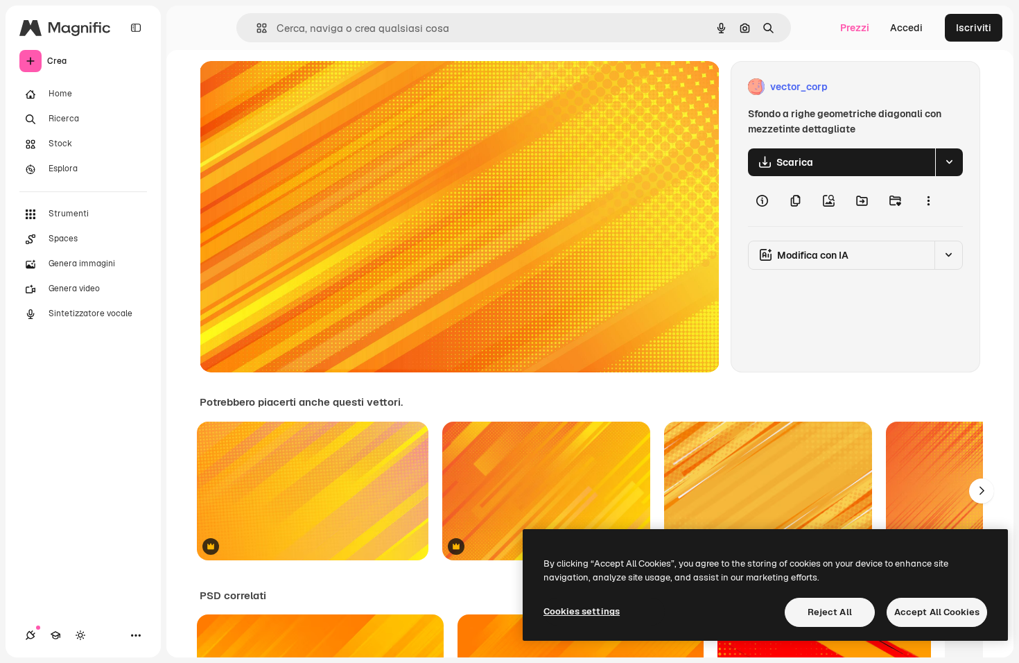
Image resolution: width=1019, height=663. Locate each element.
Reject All (830, 612)
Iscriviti (973, 27)
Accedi (906, 27)
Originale (291, 87)
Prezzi (854, 27)
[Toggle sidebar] (136, 28)
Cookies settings (581, 611)
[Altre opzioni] (928, 201)
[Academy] (55, 635)
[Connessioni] (30, 635)
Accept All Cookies (936, 612)
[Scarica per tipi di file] (949, 162)
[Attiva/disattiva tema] (80, 635)
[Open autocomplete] (256, 28)
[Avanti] (981, 491)
